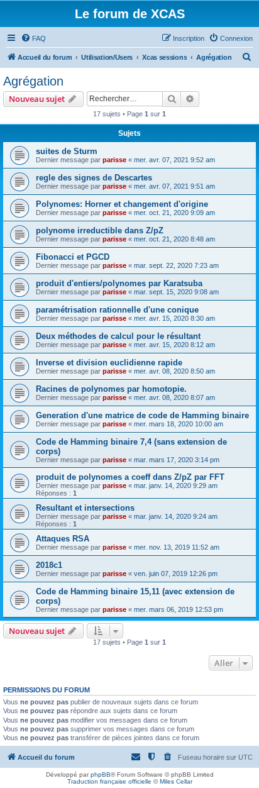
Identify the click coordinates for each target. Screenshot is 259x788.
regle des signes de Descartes (94, 177)
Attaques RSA (62, 538)
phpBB (101, 774)
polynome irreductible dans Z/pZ (99, 230)
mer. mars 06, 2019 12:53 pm (178, 609)
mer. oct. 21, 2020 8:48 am (174, 239)
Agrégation (33, 81)
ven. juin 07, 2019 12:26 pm (176, 573)
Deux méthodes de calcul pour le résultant (118, 336)
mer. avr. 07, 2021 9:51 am (174, 186)
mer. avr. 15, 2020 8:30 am (174, 318)
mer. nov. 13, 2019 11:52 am (176, 547)
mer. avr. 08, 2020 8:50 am (174, 371)
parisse (114, 160)
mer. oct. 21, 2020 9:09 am (174, 212)
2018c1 (49, 565)
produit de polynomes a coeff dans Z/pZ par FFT (130, 477)
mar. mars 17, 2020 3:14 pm (176, 459)
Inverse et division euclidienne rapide (109, 362)
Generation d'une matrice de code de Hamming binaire (142, 415)
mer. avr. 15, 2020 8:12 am (174, 344)
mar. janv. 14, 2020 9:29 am (176, 485)
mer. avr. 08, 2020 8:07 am (174, 397)
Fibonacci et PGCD (72, 257)
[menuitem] (33, 38)
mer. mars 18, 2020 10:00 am (178, 424)
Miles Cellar (176, 781)
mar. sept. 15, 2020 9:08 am (176, 292)
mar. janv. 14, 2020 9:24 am (176, 516)
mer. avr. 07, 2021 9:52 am (174, 160)
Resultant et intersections (85, 508)
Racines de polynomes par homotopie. (111, 389)
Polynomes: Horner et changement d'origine (122, 204)
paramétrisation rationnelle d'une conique (117, 309)
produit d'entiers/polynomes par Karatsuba (119, 283)
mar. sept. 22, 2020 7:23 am (176, 265)
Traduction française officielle (109, 781)
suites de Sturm (66, 151)
